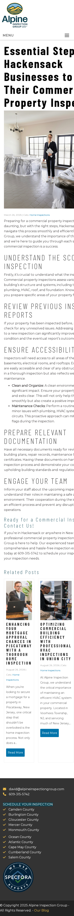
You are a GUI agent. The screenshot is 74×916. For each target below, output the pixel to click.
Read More (15, 752)
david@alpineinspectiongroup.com (36, 789)
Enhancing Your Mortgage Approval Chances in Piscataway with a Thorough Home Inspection (19, 643)
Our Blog (41, 910)
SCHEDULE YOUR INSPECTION (28, 804)
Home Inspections (40, 214)
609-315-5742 (19, 794)
